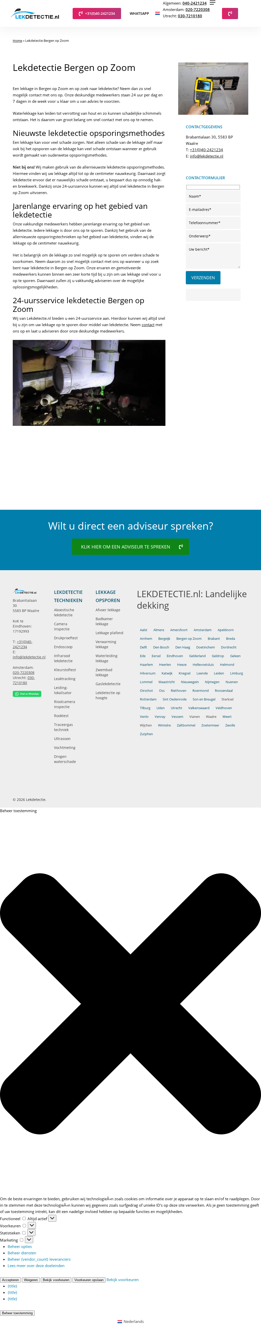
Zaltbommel (186, 725)
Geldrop (218, 656)
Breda (230, 638)
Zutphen (146, 734)
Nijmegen (212, 682)
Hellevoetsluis (203, 664)
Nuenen (232, 682)
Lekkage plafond (109, 632)
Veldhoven (224, 708)
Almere (158, 630)
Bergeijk (164, 638)
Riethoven (178, 690)
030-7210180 (190, 15)
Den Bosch (161, 647)
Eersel (156, 656)
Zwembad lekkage (104, 672)
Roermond (200, 690)
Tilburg (145, 708)
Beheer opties (20, 1246)
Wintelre (164, 725)
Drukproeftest (66, 637)
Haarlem (146, 664)
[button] (212, 2)
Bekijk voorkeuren (56, 1280)
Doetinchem (205, 647)
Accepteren (10, 1280)
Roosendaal (224, 690)
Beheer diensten (22, 1252)
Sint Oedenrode (175, 699)
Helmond (227, 664)
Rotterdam (148, 699)
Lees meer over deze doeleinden (36, 1265)
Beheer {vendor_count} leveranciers (39, 1259)
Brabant (214, 638)
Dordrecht (229, 647)
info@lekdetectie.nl (206, 156)
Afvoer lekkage (108, 609)
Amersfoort (179, 630)
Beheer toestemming (17, 1313)
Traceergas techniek (63, 727)
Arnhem (146, 638)
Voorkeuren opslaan (88, 1280)
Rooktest (61, 715)
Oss (162, 690)
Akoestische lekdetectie (64, 612)
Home (17, 40)
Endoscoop (63, 646)
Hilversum (147, 673)
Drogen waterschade (65, 759)
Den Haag (182, 647)
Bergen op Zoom (189, 638)
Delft (143, 647)
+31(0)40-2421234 (206, 149)
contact (148, 324)
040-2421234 (194, 3)
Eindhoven (175, 656)
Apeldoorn (226, 630)
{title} (12, 1285)
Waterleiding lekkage (107, 658)
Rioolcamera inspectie (64, 704)
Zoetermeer (210, 725)
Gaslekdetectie (108, 683)
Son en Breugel (204, 699)
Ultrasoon (62, 738)
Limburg (236, 673)
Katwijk (167, 673)
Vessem (177, 716)
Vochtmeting (64, 747)
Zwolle (230, 725)
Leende (202, 673)
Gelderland (197, 656)
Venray (160, 716)
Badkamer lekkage (104, 621)
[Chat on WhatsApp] (27, 694)
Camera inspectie (62, 626)
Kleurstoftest (65, 669)
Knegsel (184, 673)
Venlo (144, 716)
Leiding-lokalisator (63, 690)
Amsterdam (203, 630)
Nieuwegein (190, 682)
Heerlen (165, 664)
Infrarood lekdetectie (63, 658)
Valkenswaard (199, 708)
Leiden (219, 673)
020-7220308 (198, 9)
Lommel (146, 682)
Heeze (182, 664)
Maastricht (167, 682)
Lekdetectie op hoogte (108, 695)
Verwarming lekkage (106, 644)
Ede (143, 656)
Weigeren (31, 1280)
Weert (227, 716)
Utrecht (176, 708)
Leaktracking (64, 678)
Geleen (235, 656)
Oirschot (146, 690)
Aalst (143, 630)
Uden (160, 708)
